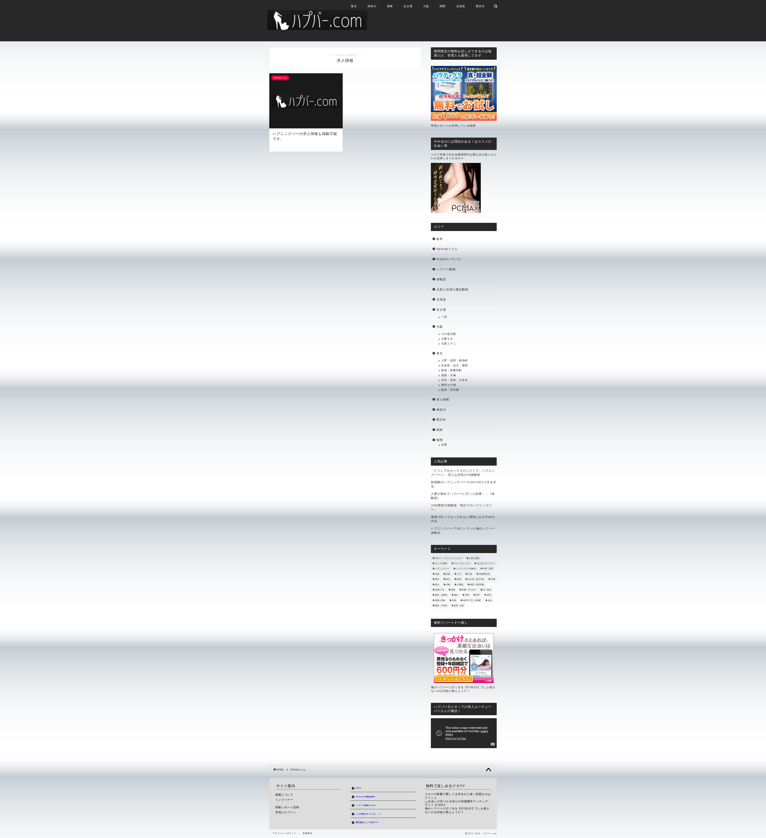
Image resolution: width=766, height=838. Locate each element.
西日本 (480, 6)
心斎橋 (460, 584)
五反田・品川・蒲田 (454, 365)
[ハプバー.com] (317, 28)
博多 (437, 579)
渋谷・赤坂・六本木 (454, 380)
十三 (459, 574)
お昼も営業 (474, 558)
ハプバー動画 (446, 269)
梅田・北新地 (441, 595)
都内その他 (448, 384)
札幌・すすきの (469, 590)
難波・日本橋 (441, 606)
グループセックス (462, 563)
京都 (437, 574)
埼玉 (448, 579)
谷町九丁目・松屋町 (472, 600)
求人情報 (442, 399)
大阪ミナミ (448, 343)
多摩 (459, 579)
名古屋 (408, 6)
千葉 (470, 574)
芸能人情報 (440, 600)
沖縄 (467, 595)
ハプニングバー (442, 569)
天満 (493, 579)
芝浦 (489, 595)
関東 (390, 6)
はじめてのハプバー (486, 563)
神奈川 (371, 6)
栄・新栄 (487, 590)
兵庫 (444, 444)
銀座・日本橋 (450, 389)
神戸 (478, 595)
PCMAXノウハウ (448, 259)
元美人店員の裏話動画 (452, 289)
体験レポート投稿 (287, 807)
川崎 (448, 584)
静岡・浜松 (459, 606)
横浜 (456, 595)
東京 (354, 6)
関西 (443, 6)
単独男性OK (484, 574)
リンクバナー (284, 799)
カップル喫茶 (441, 563)
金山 (490, 600)
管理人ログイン (285, 812)
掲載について (284, 794)
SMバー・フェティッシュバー (448, 558)
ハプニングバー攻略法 (466, 569)
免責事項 (307, 833)
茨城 (454, 600)
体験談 (441, 279)
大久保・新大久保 (476, 579)
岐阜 (439, 239)
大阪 (426, 6)
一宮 (444, 316)
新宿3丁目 (439, 590)
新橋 (453, 590)
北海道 (460, 6)
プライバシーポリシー (284, 833)
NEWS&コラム (447, 249)
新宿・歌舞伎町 (451, 370)
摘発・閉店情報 (477, 584)
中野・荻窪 (488, 569)
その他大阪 (448, 333)
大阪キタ (447, 338)
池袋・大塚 (448, 375)
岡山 (437, 584)
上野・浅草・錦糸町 (454, 360)
